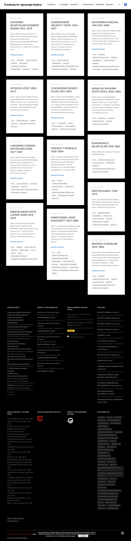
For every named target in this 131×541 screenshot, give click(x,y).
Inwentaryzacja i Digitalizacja (17, 379)
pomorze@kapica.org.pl (46, 344)
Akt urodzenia (114, 420)
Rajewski (73, 69)
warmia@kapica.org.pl (45, 371)
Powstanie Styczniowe (19, 66)
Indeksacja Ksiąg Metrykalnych (19, 312)
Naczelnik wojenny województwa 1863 (65, 66)
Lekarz (101, 461)
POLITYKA (13, 18)
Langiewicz (15, 186)
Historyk (111, 446)
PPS (100, 502)
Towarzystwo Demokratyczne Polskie (24, 259)
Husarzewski (56, 261)
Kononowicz (110, 163)
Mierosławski (24, 250)
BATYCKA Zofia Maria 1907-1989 (19, 470)
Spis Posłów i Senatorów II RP (18, 364)
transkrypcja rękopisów (18, 388)
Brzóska (101, 276)
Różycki (113, 224)
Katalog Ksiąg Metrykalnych (17, 327)
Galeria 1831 (107, 215)
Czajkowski (97, 215)
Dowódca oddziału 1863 (101, 57)
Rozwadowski (16, 69)
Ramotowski (74, 267)
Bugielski (111, 118)
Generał (114, 57)
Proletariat (111, 502)
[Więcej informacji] (119, 4)
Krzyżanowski (70, 126)
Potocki (102, 487)
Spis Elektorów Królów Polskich (18, 339)
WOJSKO (19, 18)
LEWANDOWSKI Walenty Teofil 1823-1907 (65, 25)
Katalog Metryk (31, 60)
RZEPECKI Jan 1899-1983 (16, 457)
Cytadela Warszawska (59, 183)
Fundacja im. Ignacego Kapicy (14, 4)
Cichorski (20, 60)
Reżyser (102, 505)
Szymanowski (114, 505)
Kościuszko (69, 186)
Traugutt (55, 198)
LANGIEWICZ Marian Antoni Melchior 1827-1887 (22, 148)
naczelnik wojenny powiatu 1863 (104, 168)
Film (113, 441)
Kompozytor (103, 452)
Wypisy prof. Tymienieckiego (17, 381)
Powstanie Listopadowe (101, 221)
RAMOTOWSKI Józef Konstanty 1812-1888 (64, 219)
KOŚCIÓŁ (100, 240)
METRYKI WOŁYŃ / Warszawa (108, 355)
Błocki (60, 180)
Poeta (20, 253)
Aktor (101, 420)
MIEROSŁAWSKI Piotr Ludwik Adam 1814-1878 (23, 215)
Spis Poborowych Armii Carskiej (19, 349)
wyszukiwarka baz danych (20, 385)
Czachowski (62, 123)
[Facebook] (125, 4)
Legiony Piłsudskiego (106, 458)
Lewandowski (56, 63)
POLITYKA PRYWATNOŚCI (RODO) (17, 538)
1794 (101, 417)
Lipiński (32, 120)
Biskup (118, 432)
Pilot (113, 478)
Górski (101, 446)
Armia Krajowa (104, 429)
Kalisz (70, 123)
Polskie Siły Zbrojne (106, 484)
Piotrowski (23, 63)
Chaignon (101, 54)
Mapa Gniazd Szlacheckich (17, 376)
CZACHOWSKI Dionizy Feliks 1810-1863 (64, 90)
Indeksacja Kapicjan (14, 317)
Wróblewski (112, 508)
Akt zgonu (103, 423)
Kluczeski (33, 183)
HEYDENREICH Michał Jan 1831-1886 (105, 24)
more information (71, 536)
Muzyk (113, 464)
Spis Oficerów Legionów (16, 354)
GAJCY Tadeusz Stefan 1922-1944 (19, 503)
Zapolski (35, 69)
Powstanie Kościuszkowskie (109, 490)
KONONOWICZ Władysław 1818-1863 (106, 145)
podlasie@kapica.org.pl (46, 331)
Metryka (14, 63)
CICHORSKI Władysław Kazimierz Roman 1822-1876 (24, 25)
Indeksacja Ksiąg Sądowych (17, 315)
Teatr (101, 508)
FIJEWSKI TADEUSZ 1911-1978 (18, 426)
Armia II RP (103, 426)
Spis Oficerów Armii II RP (16, 356)
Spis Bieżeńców (13, 341)
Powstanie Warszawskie (107, 499)
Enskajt (114, 279)
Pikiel (54, 195)
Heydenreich (97, 60)
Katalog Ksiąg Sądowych (16, 329)
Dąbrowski (103, 441)
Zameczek (26, 69)
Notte (33, 250)
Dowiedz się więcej (16, 55)
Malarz (111, 461)
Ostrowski (96, 69)
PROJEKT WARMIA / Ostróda (108, 312)
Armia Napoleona (104, 212)
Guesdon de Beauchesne (60, 258)
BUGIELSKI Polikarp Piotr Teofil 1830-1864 (106, 90)
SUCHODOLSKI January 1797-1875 (20, 439)
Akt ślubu (115, 423)
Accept (83, 536)
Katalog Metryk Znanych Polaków (19, 332)
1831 (94, 212)
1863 (12, 60)
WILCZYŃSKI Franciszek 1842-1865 (20, 419)
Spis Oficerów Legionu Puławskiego (20, 351)
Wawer (54, 273)
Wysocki (14, 126)
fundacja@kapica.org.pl (46, 317)
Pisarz (13, 253)
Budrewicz (102, 118)
